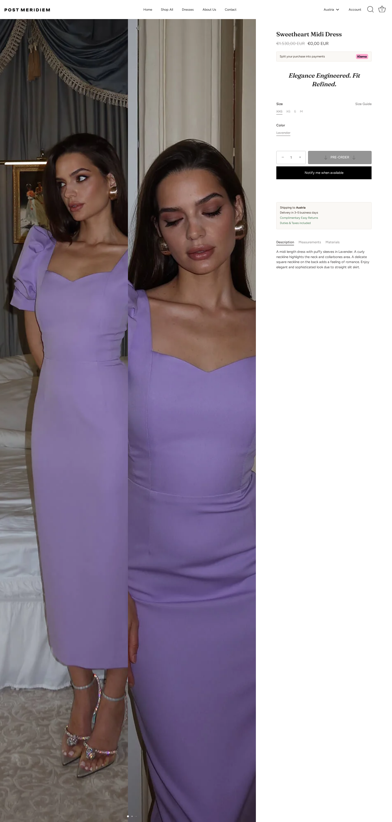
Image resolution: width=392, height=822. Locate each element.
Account (355, 9)
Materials (333, 242)
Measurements (310, 242)
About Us (209, 9)
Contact (230, 9)
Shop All (167, 9)
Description (285, 242)
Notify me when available (324, 173)
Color (280, 125)
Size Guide (363, 104)
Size (324, 104)
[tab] (287, 242)
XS (288, 111)
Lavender (283, 133)
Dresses (188, 9)
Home (147, 9)
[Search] (370, 10)
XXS (279, 111)
